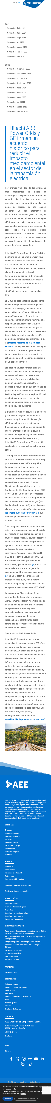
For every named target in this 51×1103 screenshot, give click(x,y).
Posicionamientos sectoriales (17, 891)
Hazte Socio (10, 849)
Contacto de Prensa (13, 1009)
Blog (7, 1000)
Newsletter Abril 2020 (16, 102)
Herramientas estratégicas (15, 907)
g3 (33, 564)
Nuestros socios (11, 842)
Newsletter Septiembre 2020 (19, 83)
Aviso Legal (35, 1082)
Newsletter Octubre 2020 (17, 78)
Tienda (7, 1051)
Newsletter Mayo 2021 (16, 37)
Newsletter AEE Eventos (14, 879)
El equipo (8, 830)
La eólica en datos (12, 904)
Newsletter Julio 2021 (16, 28)
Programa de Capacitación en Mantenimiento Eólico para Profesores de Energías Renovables (25, 932)
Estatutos (8, 839)
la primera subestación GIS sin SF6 (22, 513)
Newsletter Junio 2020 (16, 92)
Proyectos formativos (13, 950)
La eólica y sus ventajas (14, 916)
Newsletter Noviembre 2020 (19, 74)
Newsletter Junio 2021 (16, 33)
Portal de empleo (12, 852)
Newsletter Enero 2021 (16, 57)
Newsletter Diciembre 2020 (18, 69)
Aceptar (8, 1099)
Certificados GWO (12, 956)
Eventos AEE (10, 867)
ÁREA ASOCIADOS (34, 3)
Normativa (9, 910)
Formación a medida (13, 953)
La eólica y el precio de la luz (16, 913)
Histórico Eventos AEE (13, 873)
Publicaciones (10, 990)
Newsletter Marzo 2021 (17, 47)
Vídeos (8, 1006)
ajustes (23, 1094)
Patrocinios (9, 876)
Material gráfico (11, 1003)
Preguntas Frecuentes (14, 919)
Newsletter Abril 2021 (16, 42)
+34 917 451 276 (11, 1032)
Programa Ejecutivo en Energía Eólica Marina (22, 942)
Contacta (8, 855)
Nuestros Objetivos (12, 836)
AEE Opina (9, 993)
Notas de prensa (11, 984)
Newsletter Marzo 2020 (17, 107)
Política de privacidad (17, 1082)
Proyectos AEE (11, 972)
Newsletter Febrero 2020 (17, 111)
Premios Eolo (10, 870)
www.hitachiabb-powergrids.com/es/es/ (25, 719)
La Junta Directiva (12, 833)
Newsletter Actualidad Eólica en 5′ (18, 996)
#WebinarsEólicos (12, 959)
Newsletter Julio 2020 (16, 88)
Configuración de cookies (26, 1099)
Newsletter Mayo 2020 (16, 97)
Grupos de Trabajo (12, 845)
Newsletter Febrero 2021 (17, 52)
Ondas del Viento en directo (16, 987)
